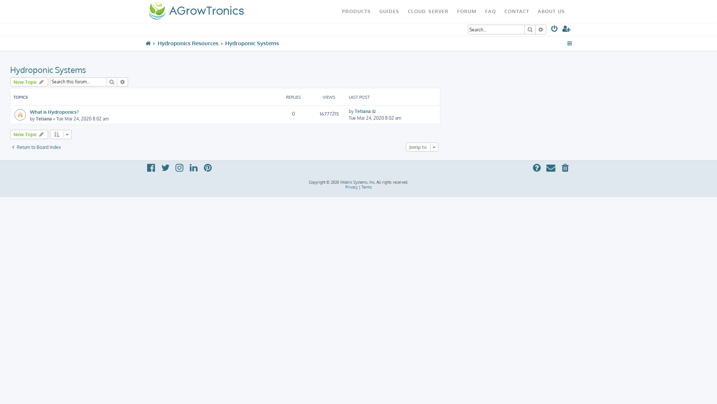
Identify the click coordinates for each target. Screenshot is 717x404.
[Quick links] (569, 43)
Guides (389, 11)
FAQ (490, 11)
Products (356, 11)
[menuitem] (554, 30)
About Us (551, 11)
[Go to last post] (374, 111)
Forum (467, 11)
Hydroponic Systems (48, 69)
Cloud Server (428, 11)
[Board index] (196, 11)
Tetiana (44, 119)
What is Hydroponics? (54, 111)
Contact (517, 11)
